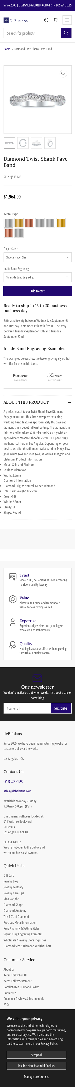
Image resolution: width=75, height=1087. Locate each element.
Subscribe (60, 708)
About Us (9, 969)
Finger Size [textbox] (11, 248)
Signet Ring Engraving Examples (23, 934)
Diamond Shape (13, 904)
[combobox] (38, 33)
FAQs (7, 1004)
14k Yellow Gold (19, 222)
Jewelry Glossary (13, 887)
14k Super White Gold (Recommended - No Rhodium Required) (40, 222)
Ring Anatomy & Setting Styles (21, 928)
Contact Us (10, 992)
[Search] (66, 33)
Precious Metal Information (20, 922)
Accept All (36, 1054)
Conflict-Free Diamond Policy (21, 987)
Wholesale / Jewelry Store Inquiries (25, 940)
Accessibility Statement (17, 980)
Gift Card (9, 875)
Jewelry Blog (11, 881)
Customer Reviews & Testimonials (24, 998)
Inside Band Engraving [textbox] (16, 268)
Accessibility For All (15, 975)
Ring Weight (11, 898)
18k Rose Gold (8, 233)
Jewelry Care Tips (14, 893)
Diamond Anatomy (15, 910)
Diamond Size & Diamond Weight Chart (27, 945)
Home (7, 49)
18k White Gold (50, 222)
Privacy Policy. (49, 1043)
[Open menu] (67, 20)
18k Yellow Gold (60, 222)
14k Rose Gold (29, 222)
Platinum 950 (19, 233)
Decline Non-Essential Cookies (36, 1065)
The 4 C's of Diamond (16, 916)
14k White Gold (8, 222)
